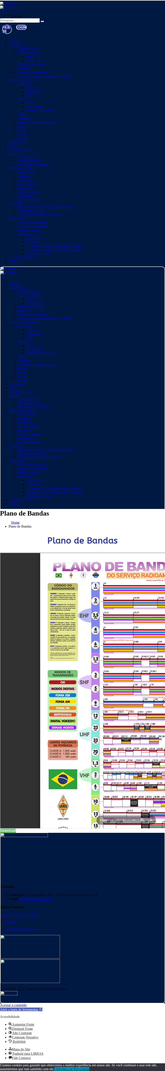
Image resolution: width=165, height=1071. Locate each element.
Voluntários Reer (28, 161)
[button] (21, 27)
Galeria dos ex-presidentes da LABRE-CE (46, 76)
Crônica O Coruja (38, 253)
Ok (56, 1069)
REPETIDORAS (20, 149)
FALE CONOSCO (22, 257)
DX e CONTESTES (23, 80)
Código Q (24, 176)
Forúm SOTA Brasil (39, 110)
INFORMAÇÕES (21, 168)
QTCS (13, 145)
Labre (30, 56)
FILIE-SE (15, 261)
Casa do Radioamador (32, 222)
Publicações (25, 234)
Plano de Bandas (28, 191)
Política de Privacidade (73, 1069)
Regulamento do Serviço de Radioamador (45, 207)
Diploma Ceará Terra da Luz (36, 122)
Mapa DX (24, 188)
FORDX (23, 83)
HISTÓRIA (17, 218)
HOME (14, 41)
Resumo (22, 68)
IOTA (21, 130)
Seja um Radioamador (32, 72)
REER (13, 153)
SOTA (21, 99)
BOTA (22, 126)
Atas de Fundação (29, 53)
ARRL (22, 114)
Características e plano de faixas (38, 215)
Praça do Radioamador (32, 226)
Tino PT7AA (35, 238)
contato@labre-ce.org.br (36, 898)
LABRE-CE (17, 45)
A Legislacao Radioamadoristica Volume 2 (55, 249)
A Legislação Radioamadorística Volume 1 (55, 245)
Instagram (31, 915)
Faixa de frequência (30, 211)
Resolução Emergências (33, 164)
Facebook (7, 915)
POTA (21, 134)
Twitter (19, 915)
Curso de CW (26, 172)
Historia (31, 87)
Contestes (23, 118)
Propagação (25, 195)
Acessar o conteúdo (13, 1005)
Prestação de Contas (30, 64)
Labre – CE (34, 60)
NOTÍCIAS (17, 141)
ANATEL (15, 203)
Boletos (11, 922)
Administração (27, 49)
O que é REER (27, 157)
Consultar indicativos (20, 929)
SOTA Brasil (34, 107)
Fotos (29, 95)
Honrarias (24, 180)
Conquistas (33, 91)
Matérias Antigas (28, 230)
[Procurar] (42, 21)
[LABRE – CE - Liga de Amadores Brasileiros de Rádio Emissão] (11, 3)
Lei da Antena (26, 184)
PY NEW (32, 242)
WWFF (22, 137)
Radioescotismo (28, 199)
